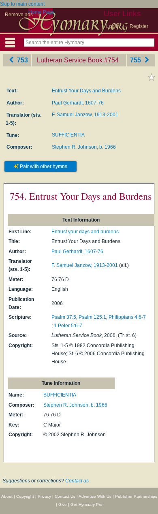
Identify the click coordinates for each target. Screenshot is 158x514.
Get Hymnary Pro (86, 504)
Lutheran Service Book (69, 60)
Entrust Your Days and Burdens (86, 91)
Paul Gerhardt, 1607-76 (78, 103)
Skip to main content (22, 4)
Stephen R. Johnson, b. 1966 (84, 147)
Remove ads (19, 14)
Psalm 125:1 (92, 317)
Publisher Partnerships (136, 496)
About (7, 496)
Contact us (77, 481)
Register (139, 26)
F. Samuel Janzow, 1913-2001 (85, 114)
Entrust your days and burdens (85, 232)
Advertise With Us (95, 496)
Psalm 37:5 (63, 317)
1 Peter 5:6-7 (68, 325)
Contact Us (65, 496)
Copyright (25, 496)
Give (62, 504)
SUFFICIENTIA (68, 135)
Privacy (44, 496)
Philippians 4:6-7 (127, 317)
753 (21, 60)
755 (136, 60)
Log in (113, 26)
